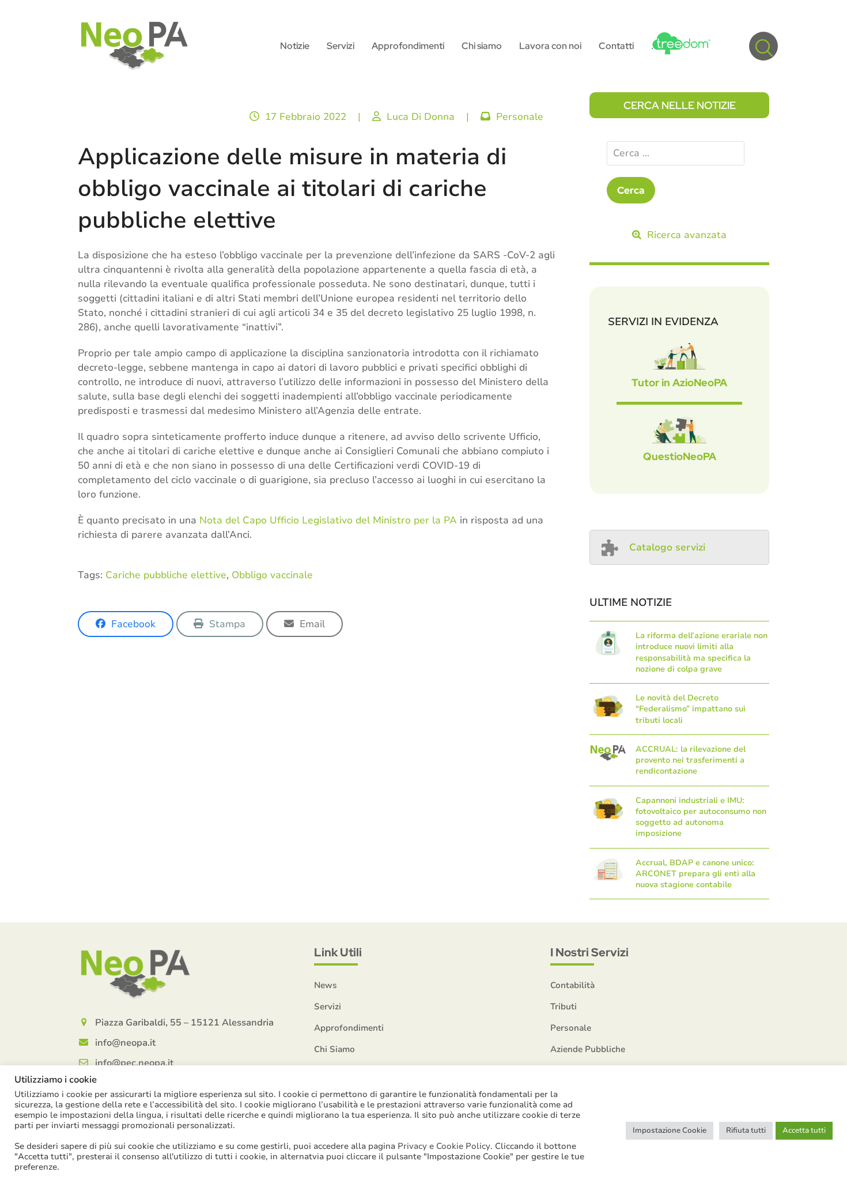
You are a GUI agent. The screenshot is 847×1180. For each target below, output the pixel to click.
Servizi (327, 1006)
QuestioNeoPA (679, 456)
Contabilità (572, 985)
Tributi (563, 1006)
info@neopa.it (125, 1042)
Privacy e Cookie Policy (444, 1146)
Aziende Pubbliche (587, 1049)
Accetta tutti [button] (804, 1130)
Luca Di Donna (421, 116)
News (325, 985)
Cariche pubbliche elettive (165, 575)
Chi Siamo (334, 1049)
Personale (519, 116)
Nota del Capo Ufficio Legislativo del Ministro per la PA (328, 520)
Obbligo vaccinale (272, 575)
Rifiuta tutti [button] (746, 1130)
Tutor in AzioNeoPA (679, 382)
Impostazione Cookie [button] (669, 1130)
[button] (763, 46)
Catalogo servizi (667, 547)
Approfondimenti (349, 1028)
